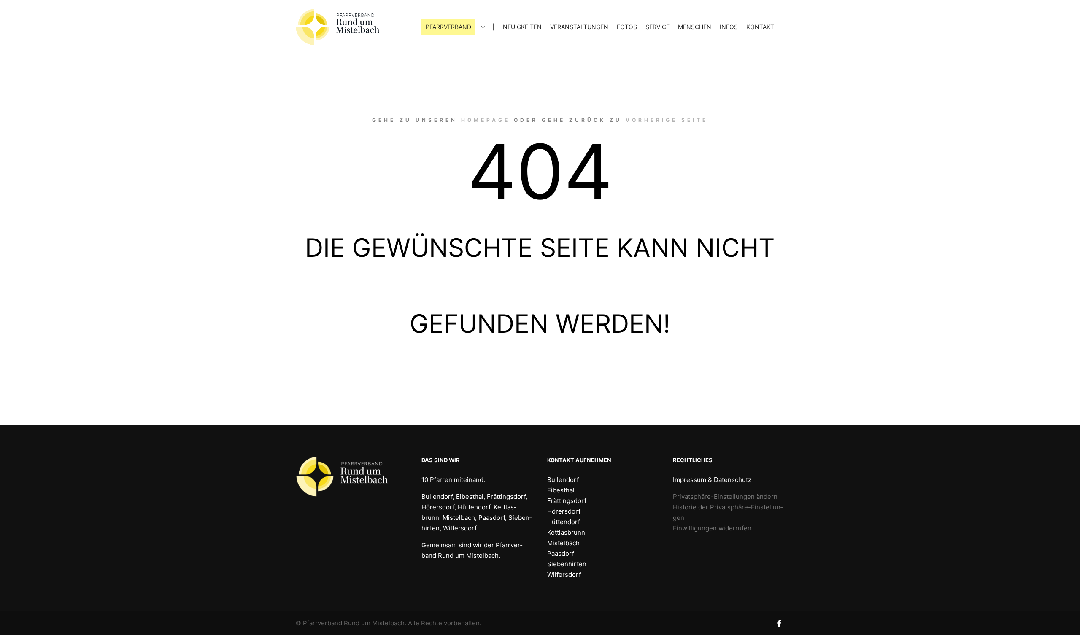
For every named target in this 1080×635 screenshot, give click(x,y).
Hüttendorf (563, 522)
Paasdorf (560, 553)
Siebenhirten (566, 564)
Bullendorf (563, 480)
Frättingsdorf (566, 501)
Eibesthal (561, 490)
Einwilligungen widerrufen (712, 528)
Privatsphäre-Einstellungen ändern (725, 496)
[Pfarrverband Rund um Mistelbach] (337, 27)
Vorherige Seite (667, 120)
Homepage (485, 120)
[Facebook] (779, 623)
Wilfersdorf (564, 574)
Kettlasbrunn (566, 532)
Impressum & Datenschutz (712, 480)
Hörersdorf (563, 511)
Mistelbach (563, 543)
